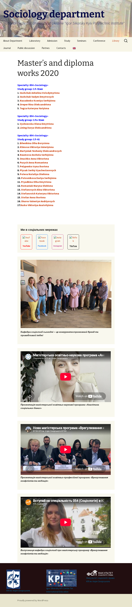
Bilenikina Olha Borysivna (34, 143)
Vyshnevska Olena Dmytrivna (37, 123)
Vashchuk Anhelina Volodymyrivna (40, 92)
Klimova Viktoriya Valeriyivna (37, 147)
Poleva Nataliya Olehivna (34, 174)
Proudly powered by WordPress (32, 600)
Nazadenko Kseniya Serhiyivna (37, 100)
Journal (7, 48)
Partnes (46, 48)
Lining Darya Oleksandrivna (36, 127)
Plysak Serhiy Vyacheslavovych (38, 170)
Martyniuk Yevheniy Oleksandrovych (41, 150)
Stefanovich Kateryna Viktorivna (40, 193)
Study (67, 40)
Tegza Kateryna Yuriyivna (34, 108)
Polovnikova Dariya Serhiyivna (38, 178)
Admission (52, 40)
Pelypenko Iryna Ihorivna (34, 166)
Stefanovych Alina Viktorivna (38, 189)
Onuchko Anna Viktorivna (34, 158)
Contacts (61, 48)
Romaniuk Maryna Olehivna (37, 185)
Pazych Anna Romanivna (34, 162)
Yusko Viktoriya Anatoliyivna (36, 205)
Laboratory (34, 40)
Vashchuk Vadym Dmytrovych (37, 96)
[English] (74, 48)
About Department (12, 40)
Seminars (81, 40)
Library (115, 40)
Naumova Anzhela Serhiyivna (36, 154)
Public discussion (26, 48)
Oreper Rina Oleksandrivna (35, 104)
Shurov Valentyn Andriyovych (38, 201)
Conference (99, 40)
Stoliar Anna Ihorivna (33, 197)
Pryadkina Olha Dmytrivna (36, 181)
